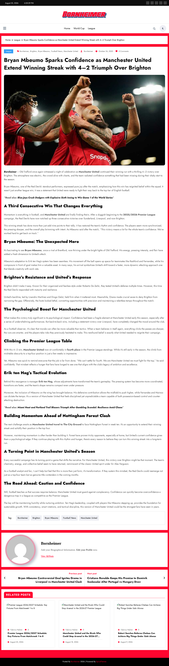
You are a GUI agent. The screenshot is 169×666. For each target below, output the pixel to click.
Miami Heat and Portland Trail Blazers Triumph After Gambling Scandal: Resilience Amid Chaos (70, 407)
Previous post (75, 573)
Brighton (33, 51)
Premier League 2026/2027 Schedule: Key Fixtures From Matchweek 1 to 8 (27, 635)
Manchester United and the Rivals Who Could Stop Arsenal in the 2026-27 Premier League (82, 635)
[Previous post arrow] (5, 578)
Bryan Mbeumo (44, 51)
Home (67, 28)
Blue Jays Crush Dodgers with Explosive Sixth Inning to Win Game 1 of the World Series (65, 197)
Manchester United (71, 51)
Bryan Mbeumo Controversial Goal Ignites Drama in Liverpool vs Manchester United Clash (50, 580)
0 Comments (124, 51)
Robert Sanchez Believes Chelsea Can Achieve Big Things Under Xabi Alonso (137, 635)
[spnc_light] (163, 28)
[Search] (154, 28)
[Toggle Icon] (5, 29)
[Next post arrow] (164, 578)
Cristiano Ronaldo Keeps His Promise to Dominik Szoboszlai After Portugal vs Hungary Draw (117, 580)
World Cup (79, 28)
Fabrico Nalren (16, 629)
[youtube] (165, 2)
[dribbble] (156, 2)
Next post (92, 573)
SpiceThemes (101, 661)
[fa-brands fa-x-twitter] (152, 2)
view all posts (47, 556)
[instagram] (160, 2)
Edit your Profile (84, 550)
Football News (56, 51)
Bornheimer (24, 51)
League (91, 28)
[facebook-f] (147, 2)
